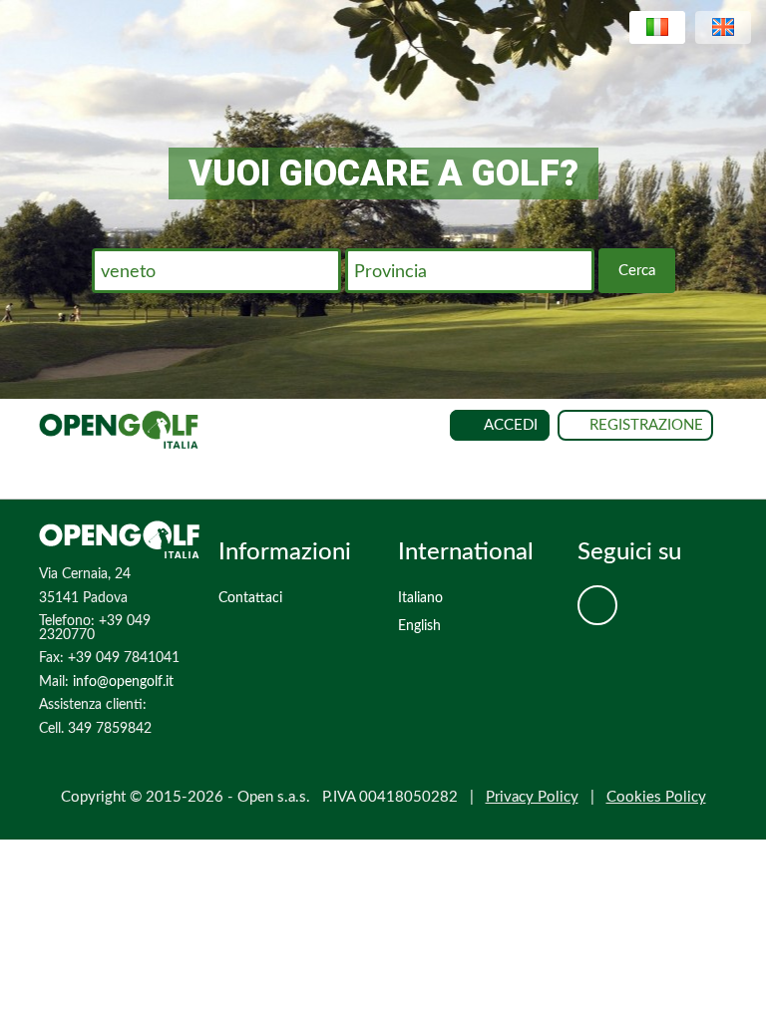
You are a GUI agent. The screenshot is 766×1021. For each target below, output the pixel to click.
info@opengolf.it (123, 682)
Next (736, 168)
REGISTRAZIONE (646, 425)
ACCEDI (511, 425)
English (419, 626)
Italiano (420, 598)
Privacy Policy (532, 797)
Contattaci (250, 598)
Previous (30, 168)
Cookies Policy (656, 797)
